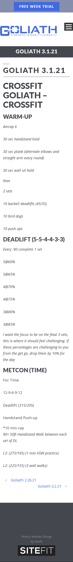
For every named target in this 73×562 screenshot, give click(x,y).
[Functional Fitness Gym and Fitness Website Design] (36, 550)
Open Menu (68, 27)
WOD (6, 64)
